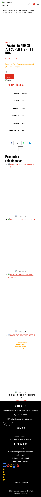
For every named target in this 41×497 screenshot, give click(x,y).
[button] (20, 473)
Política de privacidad (20, 458)
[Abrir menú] (37, 4)
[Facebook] (11, 424)
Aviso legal (20, 455)
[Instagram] (5, 424)
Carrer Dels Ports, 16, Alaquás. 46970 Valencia (20, 411)
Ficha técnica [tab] (16, 85)
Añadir (9, 77)
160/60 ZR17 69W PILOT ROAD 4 (21, 396)
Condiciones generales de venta (20, 452)
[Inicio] (3, 10)
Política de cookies (20, 461)
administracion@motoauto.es (21, 419)
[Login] (29, 4)
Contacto (20, 448)
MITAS (7, 42)
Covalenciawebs (22, 493)
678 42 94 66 (22, 415)
